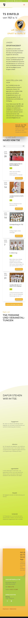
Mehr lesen (19, 178)
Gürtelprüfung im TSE (16, 224)
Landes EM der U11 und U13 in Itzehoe (16, 285)
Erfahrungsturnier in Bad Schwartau (16, 164)
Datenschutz (13, 609)
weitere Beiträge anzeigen (13, 304)
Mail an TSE (11, 587)
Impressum (6, 609)
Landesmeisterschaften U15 (17, 196)
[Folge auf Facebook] (7, 601)
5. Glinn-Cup (13, 253)
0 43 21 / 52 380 (14, 589)
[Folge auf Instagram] (11, 601)
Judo (11, 168)
